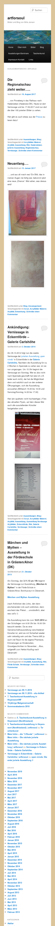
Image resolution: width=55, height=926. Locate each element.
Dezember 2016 (14, 810)
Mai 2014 (11, 875)
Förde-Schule (13, 664)
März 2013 (12, 908)
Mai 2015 (11, 849)
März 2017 (12, 804)
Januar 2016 (13, 840)
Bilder (33, 47)
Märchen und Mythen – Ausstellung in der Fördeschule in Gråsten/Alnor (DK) (20, 554)
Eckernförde (22, 524)
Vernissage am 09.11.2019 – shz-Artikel (25, 693)
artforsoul (16, 17)
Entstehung (20, 311)
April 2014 (12, 879)
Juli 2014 (11, 872)
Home (10, 47)
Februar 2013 (13, 912)
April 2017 (12, 800)
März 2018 (12, 781)
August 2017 (13, 791)
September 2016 (15, 820)
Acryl (26, 308)
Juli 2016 (11, 826)
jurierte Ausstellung (16, 147)
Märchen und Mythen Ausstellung (23, 597)
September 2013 (15, 889)
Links (31, 59)
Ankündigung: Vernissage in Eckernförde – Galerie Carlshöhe (21, 334)
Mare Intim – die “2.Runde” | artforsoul (25, 734)
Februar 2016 (13, 836)
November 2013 (14, 882)
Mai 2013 (11, 902)
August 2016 (13, 823)
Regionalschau (32, 147)
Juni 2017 (11, 794)
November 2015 (14, 843)
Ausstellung (20, 145)
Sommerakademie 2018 (18, 706)
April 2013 (12, 905)
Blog (42, 47)
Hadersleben (36, 145)
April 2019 (12, 774)
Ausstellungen (29, 139)
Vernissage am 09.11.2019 (19, 689)
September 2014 (15, 869)
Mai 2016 (11, 830)
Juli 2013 (11, 895)
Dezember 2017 (14, 784)
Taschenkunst (39, 53)
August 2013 (13, 892)
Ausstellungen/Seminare (18, 53)
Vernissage (12, 150)
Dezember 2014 (14, 859)
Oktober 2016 (13, 817)
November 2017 (14, 787)
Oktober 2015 (13, 846)
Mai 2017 (11, 797)
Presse (39, 116)
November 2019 (14, 771)
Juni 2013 (11, 898)
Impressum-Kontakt (16, 59)
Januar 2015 (13, 856)
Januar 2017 (13, 807)
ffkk (28, 145)
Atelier (10, 923)
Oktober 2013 (13, 885)
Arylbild (10, 145)
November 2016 (14, 813)
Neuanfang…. (17, 163)
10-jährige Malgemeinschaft (20, 702)
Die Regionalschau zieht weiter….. (19, 84)
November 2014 (14, 863)
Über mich (22, 47)
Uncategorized (34, 306)
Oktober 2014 (13, 866)
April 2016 (12, 833)
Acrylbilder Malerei (32, 142)
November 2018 (14, 778)
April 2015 (12, 853)
